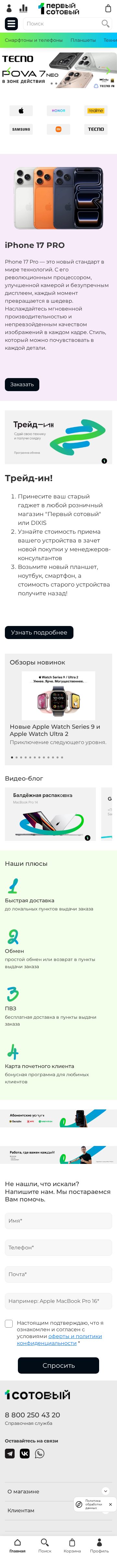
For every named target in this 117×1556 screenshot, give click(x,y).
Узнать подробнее (39, 632)
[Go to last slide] (8, 70)
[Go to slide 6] (70, 83)
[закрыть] (110, 1504)
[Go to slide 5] (65, 83)
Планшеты (83, 40)
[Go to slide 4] (61, 83)
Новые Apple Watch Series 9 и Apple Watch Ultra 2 (55, 730)
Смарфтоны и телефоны (34, 40)
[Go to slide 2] (52, 83)
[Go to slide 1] (47, 83)
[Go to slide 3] (56, 83)
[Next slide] (108, 70)
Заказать (22, 384)
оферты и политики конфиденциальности (59, 1339)
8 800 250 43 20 (32, 1415)
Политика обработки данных (93, 1504)
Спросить (59, 1365)
